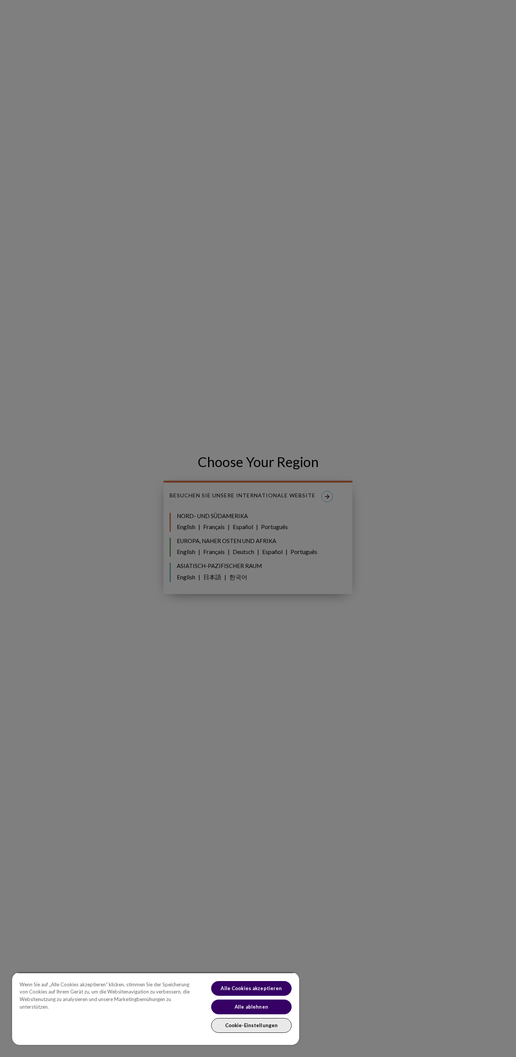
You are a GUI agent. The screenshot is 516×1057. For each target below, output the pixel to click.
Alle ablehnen (251, 1007)
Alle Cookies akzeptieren (251, 988)
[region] (155, 1008)
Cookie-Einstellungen (251, 1025)
